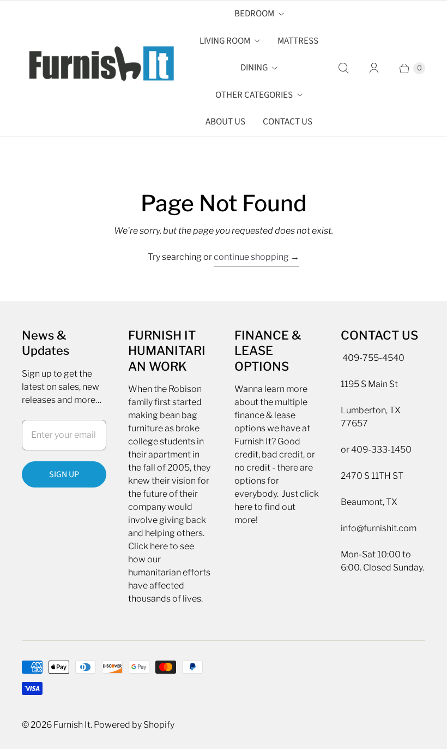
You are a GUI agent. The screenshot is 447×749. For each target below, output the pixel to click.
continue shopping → (256, 257)
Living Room (225, 40)
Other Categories (254, 95)
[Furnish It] (98, 68)
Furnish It (71, 725)
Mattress (297, 40)
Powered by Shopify (134, 725)
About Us (225, 121)
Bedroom (254, 13)
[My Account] (374, 68)
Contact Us (287, 121)
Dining (254, 67)
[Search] (343, 68)
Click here (148, 546)
